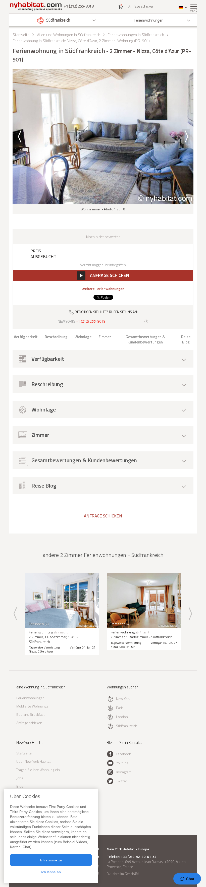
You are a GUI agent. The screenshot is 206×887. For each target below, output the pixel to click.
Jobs (19, 778)
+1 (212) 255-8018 (78, 6)
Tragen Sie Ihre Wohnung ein (38, 769)
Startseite (21, 35)
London (122, 716)
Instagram (123, 772)
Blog (19, 786)
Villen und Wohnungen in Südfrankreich (68, 35)
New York (123, 698)
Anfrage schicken (141, 6)
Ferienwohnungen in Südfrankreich (136, 35)
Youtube (122, 762)
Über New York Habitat (33, 761)
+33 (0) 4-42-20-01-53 (139, 856)
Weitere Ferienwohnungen (103, 288)
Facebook (123, 753)
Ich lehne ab (51, 872)
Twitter (121, 781)
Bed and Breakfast (30, 714)
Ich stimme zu (51, 860)
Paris (120, 707)
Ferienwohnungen (30, 697)
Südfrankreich (126, 725)
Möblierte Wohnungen (33, 706)
